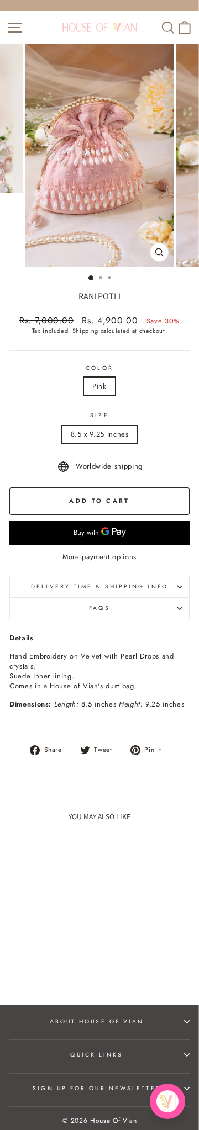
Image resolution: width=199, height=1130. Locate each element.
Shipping (85, 331)
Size (99, 416)
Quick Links (96, 1055)
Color (99, 368)
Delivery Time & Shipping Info (99, 586)
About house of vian (97, 1021)
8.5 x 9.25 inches (100, 434)
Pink (99, 386)
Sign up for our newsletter (96, 1088)
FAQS (99, 608)
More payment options (99, 557)
